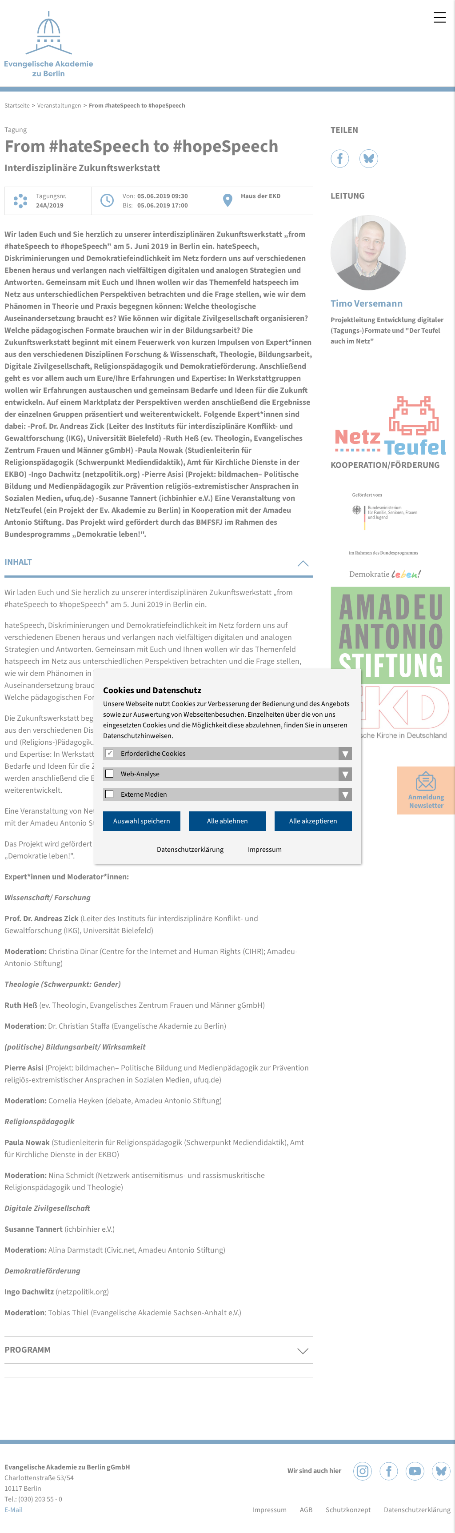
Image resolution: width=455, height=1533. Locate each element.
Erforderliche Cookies (153, 754)
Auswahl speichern (141, 821)
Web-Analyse (140, 774)
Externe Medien (144, 794)
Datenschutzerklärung (190, 849)
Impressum (265, 849)
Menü (440, 17)
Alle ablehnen (227, 821)
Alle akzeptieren (313, 821)
